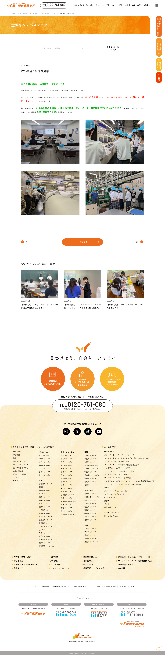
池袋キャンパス (44, 536)
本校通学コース (110, 507)
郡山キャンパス (44, 475)
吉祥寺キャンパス (45, 539)
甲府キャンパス (67, 475)
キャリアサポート (20, 480)
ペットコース (109, 504)
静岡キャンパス (67, 481)
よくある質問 (56, 564)
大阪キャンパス (90, 462)
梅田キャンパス (90, 472)
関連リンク (135, 586)
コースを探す (117, 5)
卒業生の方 (88, 564)
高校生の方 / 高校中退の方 (25, 564)
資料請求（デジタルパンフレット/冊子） (136, 556)
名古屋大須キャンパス (69, 501)
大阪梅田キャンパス (92, 465)
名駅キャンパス (67, 504)
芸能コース (108, 487)
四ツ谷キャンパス (45, 516)
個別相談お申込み (125, 564)
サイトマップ (33, 586)
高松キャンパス (90, 510)
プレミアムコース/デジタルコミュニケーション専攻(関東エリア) (129, 481)
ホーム (14, 13)
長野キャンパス (67, 462)
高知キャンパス (90, 520)
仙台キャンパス (44, 472)
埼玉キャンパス (44, 493)
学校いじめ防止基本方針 (106, 586)
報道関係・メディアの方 (93, 568)
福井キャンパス (67, 472)
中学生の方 (18, 560)
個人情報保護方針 (60, 586)
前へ (27, 242)
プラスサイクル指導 (19, 474)
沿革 (14, 458)
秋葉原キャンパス (45, 520)
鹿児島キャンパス (91, 541)
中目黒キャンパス (45, 523)
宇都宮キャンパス (45, 484)
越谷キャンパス (44, 500)
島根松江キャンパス (92, 497)
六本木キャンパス (45, 526)
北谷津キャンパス (45, 510)
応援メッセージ (19, 461)
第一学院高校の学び (20, 468)
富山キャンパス (67, 465)
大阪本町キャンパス (92, 468)
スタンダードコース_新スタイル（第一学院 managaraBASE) (127, 458)
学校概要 (16, 455)
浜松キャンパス (67, 491)
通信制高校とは (90, 556)
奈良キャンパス (90, 459)
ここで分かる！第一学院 (83, 5)
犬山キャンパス (67, 511)
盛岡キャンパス (44, 465)
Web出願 (121, 568)
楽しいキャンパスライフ (22, 464)
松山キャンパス (90, 516)
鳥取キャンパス (90, 493)
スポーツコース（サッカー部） (116, 491)
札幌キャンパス (44, 459)
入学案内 (146, 5)
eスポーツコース (110, 497)
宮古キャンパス (44, 468)
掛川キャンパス (67, 488)
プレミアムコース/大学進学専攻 (116, 461)
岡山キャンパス (90, 500)
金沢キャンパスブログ (50, 13)
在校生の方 (88, 560)
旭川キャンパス (44, 455)
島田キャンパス (67, 485)
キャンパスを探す (102, 5)
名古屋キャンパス (67, 495)
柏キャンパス (44, 503)
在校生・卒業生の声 (132, 5)
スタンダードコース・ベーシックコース (119, 455)
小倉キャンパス (90, 528)
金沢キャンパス (36, 13)
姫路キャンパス (90, 481)
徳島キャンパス (90, 513)
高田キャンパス (67, 459)
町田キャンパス (44, 533)
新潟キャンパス (67, 455)
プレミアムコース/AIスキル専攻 (116, 474)
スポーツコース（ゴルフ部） (115, 494)
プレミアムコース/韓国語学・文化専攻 (119, 471)
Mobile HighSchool (111, 516)
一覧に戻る (82, 242)
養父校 (87, 485)
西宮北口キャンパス (92, 475)
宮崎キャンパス (90, 538)
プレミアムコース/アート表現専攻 (117, 478)
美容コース (108, 500)
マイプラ (16, 477)
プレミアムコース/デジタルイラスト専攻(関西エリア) (124, 484)
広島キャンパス (90, 503)
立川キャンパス (44, 529)
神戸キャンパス (90, 478)
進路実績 (54, 556)
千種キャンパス (67, 498)
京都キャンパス (90, 455)
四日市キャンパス (67, 514)
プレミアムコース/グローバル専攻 (117, 468)
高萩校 (41, 487)
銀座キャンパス (44, 513)
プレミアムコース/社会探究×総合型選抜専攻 (121, 464)
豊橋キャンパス (67, 508)
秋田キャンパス (44, 462)
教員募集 (123, 586)
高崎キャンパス (44, 490)
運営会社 (45, 586)
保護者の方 (18, 568)
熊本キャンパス (90, 535)
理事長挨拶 (17, 451)
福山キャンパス (90, 507)
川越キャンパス (44, 497)
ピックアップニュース (60, 568)
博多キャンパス (90, 532)
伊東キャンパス (67, 478)
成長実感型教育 (18, 471)
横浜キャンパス (44, 543)
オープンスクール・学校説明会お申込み (135, 560)
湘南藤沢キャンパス (46, 546)
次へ (137, 242)
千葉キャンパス (44, 507)
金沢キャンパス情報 (52, 48)
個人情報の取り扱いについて (82, 586)
